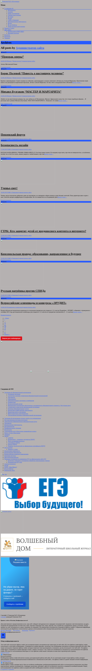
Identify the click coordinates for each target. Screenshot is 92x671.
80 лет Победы (12, 25)
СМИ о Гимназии (13, 20)
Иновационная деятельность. (13, 425)
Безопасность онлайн (14, 145)
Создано (3, 617)
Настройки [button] (16, 630)
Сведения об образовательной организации (17, 392)
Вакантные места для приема (17, 412)
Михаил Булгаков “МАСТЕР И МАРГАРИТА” (31, 91)
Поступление (8, 447)
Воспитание (8, 429)
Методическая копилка (11, 457)
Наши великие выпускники (16, 26)
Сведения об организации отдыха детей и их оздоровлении (22, 418)
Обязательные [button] (5, 653)
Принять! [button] (32, 630)
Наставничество (9, 426)
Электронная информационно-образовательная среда (20, 421)
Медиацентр (12, 10)
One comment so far (6, 103)
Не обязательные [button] (6, 661)
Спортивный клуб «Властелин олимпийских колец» (20, 431)
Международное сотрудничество (18, 413)
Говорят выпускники (14, 15)
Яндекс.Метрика (6, 630)
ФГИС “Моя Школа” (10, 467)
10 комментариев (6, 85)
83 (5, 333)
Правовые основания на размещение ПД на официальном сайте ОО (25, 459)
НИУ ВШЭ (7, 30)
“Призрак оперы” (12, 56)
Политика (25, 630)
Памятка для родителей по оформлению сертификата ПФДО (26, 446)
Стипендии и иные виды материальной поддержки (23, 407)
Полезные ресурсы (10, 456)
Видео (10, 23)
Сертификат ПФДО (14, 443)
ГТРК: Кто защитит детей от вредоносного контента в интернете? (43, 231)
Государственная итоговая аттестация (15, 420)
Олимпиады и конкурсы (14, 307)
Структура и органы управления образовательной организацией (28, 396)
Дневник (7, 38)
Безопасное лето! (9, 470)
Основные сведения (14, 394)
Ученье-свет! (9, 188)
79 (5, 328)
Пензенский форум (13, 134)
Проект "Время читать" (14, 61)
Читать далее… (77, 82)
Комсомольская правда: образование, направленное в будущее (41, 254)
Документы (11, 397)
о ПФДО (10, 438)
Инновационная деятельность (17, 21)
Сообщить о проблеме (14, 604)
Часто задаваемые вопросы (16, 441)
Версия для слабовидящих (11, 338)
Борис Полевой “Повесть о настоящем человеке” (32, 73)
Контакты (7, 36)
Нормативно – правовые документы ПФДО (21, 439)
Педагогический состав (15, 404)
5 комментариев (6, 67)
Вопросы (7, 35)
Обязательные (7, 654)
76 (5, 323)
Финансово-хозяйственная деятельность (20, 410)
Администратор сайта (30, 47)
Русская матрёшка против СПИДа (23, 290)
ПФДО (6, 436)
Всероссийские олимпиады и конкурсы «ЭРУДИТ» (33, 302)
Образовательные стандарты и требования (21, 400)
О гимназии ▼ (8, 8)
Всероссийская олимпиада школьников (16, 454)
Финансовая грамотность (12, 451)
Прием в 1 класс (9, 28)
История (10, 17)
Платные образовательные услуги (18, 409)
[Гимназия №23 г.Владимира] (10, 1)
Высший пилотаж (13, 33)
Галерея (10, 12)
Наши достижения (13, 13)
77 (5, 324)
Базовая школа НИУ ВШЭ (16, 31)
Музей (10, 18)
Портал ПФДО (12, 444)
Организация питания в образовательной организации (25, 415)
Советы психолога (10, 464)
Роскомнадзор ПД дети (15, 462)
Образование (12, 399)
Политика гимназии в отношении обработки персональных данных (29, 460)
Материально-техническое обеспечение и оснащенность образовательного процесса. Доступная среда (39, 405)
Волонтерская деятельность (12, 452)
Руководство (12, 402)
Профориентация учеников (12, 428)
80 (5, 329)
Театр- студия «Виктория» (12, 433)
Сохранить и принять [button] (7, 669)
